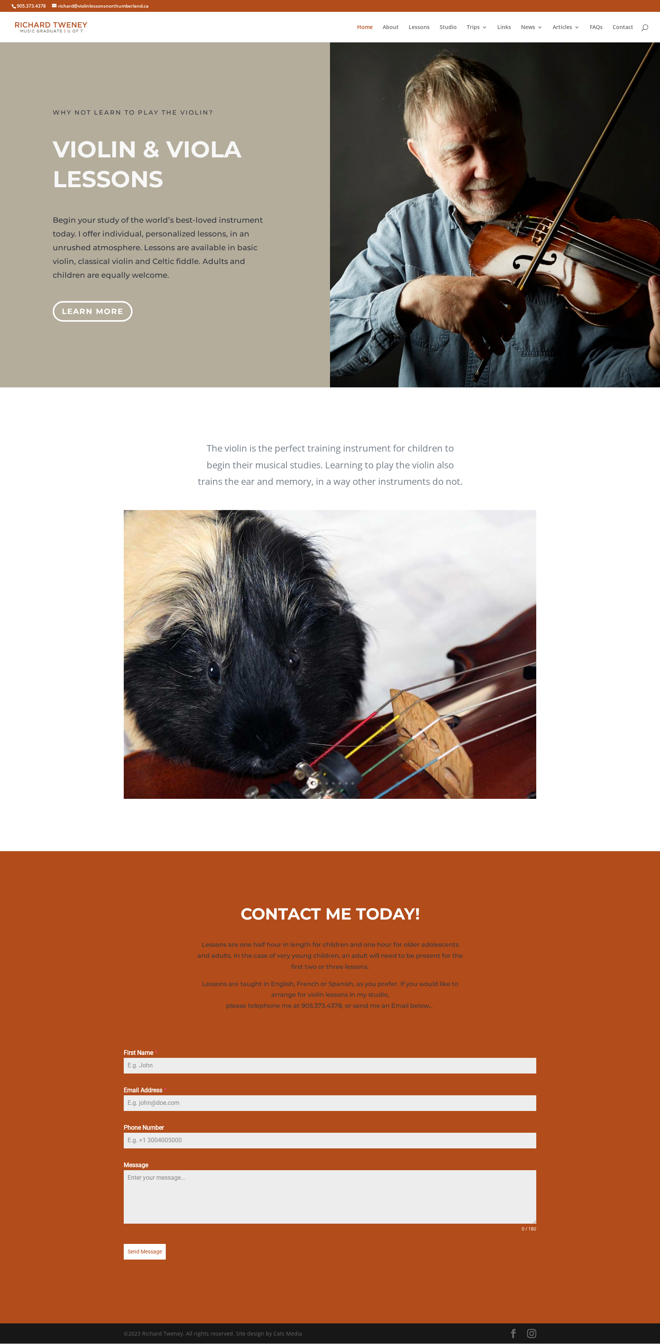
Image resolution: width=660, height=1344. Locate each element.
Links (504, 27)
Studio (448, 27)
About (391, 27)
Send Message (145, 1251)
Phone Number (144, 1127)
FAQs (596, 27)
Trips (473, 27)
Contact (623, 27)
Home (365, 27)
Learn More (92, 311)
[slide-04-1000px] (330, 796)
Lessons (419, 27)
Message (136, 1165)
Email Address (145, 1090)
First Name (140, 1052)
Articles (562, 27)
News (528, 27)
